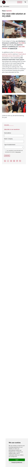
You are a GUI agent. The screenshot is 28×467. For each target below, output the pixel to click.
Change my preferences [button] (16, 462)
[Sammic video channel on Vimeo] (5, 161)
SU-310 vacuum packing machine (12, 53)
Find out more (18, 152)
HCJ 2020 (21, 43)
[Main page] (3, 2)
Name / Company (8, 138)
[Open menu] (25, 2)
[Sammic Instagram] (11, 161)
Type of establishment (9, 144)
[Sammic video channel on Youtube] (8, 161)
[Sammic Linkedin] (17, 161)
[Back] (23, 2)
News (7, 11)
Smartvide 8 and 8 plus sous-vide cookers (14, 55)
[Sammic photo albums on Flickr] (14, 161)
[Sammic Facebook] (20, 161)
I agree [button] (16, 459)
